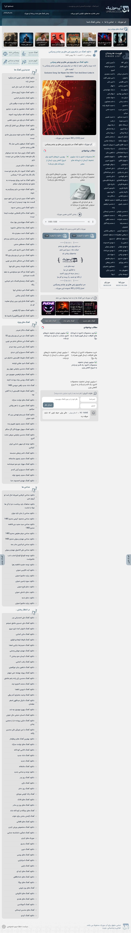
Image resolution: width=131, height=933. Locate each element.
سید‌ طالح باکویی (121, 145)
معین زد (124, 242)
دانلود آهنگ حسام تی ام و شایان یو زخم (19, 239)
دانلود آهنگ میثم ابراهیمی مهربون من (20, 374)
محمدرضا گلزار (109, 223)
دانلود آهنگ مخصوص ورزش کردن (21, 827)
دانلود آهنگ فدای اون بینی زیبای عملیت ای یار (19, 303)
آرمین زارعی (110, 62)
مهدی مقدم (123, 250)
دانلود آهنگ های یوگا (26, 882)
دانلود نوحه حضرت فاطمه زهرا (23, 564)
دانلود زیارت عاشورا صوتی (24, 575)
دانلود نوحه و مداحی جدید (24, 772)
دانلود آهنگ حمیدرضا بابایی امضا (21, 645)
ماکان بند (110, 196)
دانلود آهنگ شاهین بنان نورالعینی (21, 667)
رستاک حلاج (123, 125)
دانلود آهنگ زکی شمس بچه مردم (21, 346)
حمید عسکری (122, 117)
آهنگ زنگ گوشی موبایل (25, 794)
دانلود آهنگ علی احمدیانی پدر (23, 617)
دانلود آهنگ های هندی (25, 899)
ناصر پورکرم (123, 262)
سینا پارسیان (122, 148)
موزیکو (107, 284)
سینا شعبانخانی (121, 152)
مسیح (111, 239)
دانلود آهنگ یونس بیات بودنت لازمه (20, 380)
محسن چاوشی (122, 211)
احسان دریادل (122, 74)
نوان (125, 266)
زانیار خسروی (122, 137)
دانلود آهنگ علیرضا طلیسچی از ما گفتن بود (19, 393)
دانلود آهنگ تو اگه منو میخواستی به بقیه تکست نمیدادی (19, 274)
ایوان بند (124, 90)
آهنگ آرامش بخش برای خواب (23, 816)
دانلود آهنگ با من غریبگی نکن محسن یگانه (20, 731)
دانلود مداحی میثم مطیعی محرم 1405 (20, 533)
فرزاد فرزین (123, 188)
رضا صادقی (110, 129)
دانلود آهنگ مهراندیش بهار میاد (22, 222)
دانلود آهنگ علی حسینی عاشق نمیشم (20, 623)
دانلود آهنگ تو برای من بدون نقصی (20, 120)
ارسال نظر (48, 405)
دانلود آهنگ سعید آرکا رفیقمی (23, 310)
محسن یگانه (122, 215)
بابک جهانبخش (108, 90)
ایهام (112, 86)
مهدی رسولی (109, 246)
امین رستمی (122, 86)
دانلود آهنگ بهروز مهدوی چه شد (21, 709)
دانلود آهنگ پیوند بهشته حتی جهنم (21, 673)
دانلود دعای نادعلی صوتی (24, 592)
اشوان (125, 78)
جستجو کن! (9, 6)
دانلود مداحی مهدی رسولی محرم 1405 (19, 539)
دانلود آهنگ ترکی (28, 783)
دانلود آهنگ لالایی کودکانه (24, 750)
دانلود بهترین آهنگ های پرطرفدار (22, 739)
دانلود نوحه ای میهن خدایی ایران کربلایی (21, 446)
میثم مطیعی (109, 258)
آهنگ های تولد (50, 321)
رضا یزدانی (123, 133)
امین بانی (110, 82)
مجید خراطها (109, 200)
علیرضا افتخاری (122, 180)
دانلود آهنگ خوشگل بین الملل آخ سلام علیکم (19, 127)
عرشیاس (124, 164)
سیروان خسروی (108, 145)
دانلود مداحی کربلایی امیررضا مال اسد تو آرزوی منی (19, 497)
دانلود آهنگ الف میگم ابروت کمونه (21, 114)
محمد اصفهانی (108, 215)
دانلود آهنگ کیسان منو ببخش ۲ (22, 656)
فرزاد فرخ (111, 184)
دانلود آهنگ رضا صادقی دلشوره (22, 227)
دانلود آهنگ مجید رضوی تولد (23, 475)
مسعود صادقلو (121, 239)
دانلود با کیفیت (81, 235)
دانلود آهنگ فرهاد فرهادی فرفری (22, 639)
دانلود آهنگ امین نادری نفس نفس (21, 250)
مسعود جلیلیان (108, 235)
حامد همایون (109, 101)
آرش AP (124, 62)
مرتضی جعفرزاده (121, 235)
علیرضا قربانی (122, 184)
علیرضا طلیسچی (108, 180)
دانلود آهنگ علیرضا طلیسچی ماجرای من (19, 358)
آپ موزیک (117, 9)
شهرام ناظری (123, 160)
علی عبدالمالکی (108, 172)
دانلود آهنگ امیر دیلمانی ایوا (23, 290)
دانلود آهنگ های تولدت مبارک (23, 400)
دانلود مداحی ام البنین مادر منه (22, 544)
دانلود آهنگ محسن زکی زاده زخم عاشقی (19, 678)
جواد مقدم (110, 97)
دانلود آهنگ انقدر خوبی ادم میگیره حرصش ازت (21, 80)
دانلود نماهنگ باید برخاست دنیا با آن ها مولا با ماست (19, 506)
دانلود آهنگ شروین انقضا (24, 689)
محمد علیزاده (122, 219)
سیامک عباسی (109, 141)
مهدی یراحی (122, 254)
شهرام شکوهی (109, 156)
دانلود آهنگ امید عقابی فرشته (23, 363)
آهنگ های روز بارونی (26, 888)
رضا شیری (123, 129)
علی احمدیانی (122, 168)
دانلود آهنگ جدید (27, 761)
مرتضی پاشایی (109, 231)
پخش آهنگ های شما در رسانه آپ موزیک (36, 13)
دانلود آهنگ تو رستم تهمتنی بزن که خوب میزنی (21, 416)
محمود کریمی (122, 231)
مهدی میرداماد (108, 250)
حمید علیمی (109, 117)
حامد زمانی (123, 101)
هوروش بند (123, 270)
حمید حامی (110, 109)
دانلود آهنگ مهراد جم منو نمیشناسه (20, 464)
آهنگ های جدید (89, 321)
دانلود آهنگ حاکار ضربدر (25, 165)
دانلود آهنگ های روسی (25, 855)
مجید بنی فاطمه (121, 200)
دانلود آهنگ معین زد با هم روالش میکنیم (21, 407)
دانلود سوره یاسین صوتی (24, 581)
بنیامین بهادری (122, 94)
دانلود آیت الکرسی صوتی (25, 570)
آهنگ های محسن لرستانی (24, 910)
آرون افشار (123, 66)
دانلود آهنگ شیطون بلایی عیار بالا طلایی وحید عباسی (22, 146)
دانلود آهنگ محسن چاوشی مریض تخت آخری (19, 437)
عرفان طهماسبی (108, 164)
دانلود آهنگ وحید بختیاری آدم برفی (21, 695)
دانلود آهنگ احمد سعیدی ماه (23, 233)
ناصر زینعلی (110, 262)
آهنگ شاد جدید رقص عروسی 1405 (21, 385)
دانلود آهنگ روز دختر (26, 788)
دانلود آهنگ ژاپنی (27, 866)
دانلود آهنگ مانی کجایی (25, 634)
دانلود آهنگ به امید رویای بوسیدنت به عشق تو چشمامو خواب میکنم (20, 182)
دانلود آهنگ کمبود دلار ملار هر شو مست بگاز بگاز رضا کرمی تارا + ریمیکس (19, 173)
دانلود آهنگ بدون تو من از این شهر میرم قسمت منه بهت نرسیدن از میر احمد (19, 200)
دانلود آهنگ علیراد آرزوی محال (23, 92)
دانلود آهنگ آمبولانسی (25, 904)
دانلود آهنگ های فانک (26, 799)
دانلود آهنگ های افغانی (25, 821)
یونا (112, 274)
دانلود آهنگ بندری (27, 843)
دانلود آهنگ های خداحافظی (23, 877)
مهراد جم (111, 254)
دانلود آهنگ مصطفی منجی (24, 244)
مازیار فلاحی (123, 196)
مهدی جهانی (122, 246)
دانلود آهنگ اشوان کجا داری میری (21, 628)
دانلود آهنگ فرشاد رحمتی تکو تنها (21, 266)
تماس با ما (109, 22)
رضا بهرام (111, 125)
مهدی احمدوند (108, 242)
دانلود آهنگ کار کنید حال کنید (23, 87)
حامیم (125, 105)
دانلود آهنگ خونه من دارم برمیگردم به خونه (20, 191)
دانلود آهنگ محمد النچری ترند (23, 684)
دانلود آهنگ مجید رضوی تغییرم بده (21, 424)
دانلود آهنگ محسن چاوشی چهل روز (20, 369)
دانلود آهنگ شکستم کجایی (24, 98)
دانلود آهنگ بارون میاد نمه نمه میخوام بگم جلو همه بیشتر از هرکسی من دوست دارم (20, 157)
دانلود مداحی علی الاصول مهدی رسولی (19, 550)
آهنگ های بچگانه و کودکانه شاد (22, 810)
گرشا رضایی (123, 192)
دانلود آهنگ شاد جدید (25, 755)
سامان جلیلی (109, 137)
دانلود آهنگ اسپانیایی (26, 860)
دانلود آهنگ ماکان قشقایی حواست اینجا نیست (19, 215)
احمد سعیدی (109, 74)
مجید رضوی (122, 204)
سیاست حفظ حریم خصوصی (17, 926)
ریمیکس (53, 62)
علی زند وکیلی (122, 172)
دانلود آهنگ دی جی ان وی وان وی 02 (20, 255)
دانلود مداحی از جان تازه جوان (23, 513)
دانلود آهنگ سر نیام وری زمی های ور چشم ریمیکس (70, 51)
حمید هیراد (123, 121)
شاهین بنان (110, 152)
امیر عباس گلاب (108, 78)
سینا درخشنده (109, 148)
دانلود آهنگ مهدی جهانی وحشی (22, 651)
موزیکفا (121, 284)
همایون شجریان (108, 266)
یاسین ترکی (110, 270)
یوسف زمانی (122, 274)
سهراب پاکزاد (122, 141)
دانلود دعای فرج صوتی (25, 586)
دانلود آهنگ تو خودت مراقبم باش (21, 103)
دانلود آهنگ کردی (27, 915)
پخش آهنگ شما (93, 22)
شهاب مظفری (122, 156)
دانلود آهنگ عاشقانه (26, 766)
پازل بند (124, 97)
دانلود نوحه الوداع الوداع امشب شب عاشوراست (21, 557)
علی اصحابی (109, 168)
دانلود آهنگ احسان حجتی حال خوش (20, 715)
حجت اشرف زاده (108, 105)
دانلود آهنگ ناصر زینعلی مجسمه (22, 453)
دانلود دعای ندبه (28, 597)
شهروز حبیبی (109, 160)
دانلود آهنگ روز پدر (27, 777)
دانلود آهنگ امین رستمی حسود (22, 207)
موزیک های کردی (27, 838)
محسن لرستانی (108, 211)
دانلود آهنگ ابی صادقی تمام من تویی (20, 261)
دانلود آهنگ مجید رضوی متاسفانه (21, 458)
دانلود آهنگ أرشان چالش (24, 295)
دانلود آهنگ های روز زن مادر (23, 805)
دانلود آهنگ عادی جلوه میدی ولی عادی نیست (19, 136)
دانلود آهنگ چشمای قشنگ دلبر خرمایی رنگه (19, 283)
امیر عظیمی (123, 82)
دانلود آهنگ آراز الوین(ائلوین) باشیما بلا (19, 316)
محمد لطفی (110, 219)
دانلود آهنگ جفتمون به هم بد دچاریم (20, 109)
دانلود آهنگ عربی (27, 849)
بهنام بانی (110, 94)
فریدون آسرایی (109, 188)
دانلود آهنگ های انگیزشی (24, 893)
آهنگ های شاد (68, 321)
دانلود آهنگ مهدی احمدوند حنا (22, 480)
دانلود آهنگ (83, 62)
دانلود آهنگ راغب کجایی (25, 662)
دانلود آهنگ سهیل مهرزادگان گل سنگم (19, 429)
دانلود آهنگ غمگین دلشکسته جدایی (20, 832)
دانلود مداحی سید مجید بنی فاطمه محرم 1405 (21, 526)
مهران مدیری (122, 258)
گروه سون (110, 192)
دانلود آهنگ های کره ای (25, 871)
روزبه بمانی (110, 133)
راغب (112, 121)
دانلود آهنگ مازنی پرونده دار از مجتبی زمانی (20, 722)
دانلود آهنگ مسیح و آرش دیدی (22, 352)
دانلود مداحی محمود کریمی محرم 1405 (19, 519)
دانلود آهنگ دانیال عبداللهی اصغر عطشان (21, 702)
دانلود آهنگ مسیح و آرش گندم (22, 469)
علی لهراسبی (123, 176)
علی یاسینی (110, 176)
